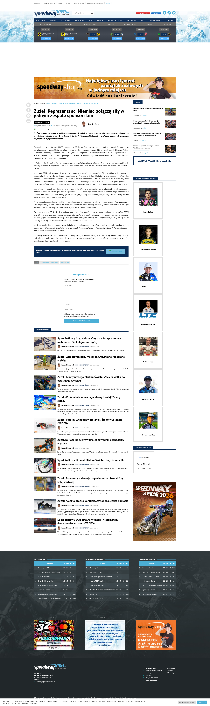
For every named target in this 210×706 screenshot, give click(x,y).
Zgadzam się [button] (202, 702)
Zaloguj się (109, 3)
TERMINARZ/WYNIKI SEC (156, 20)
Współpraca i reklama (49, 3)
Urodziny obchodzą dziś (143, 447)
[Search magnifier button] (91, 13)
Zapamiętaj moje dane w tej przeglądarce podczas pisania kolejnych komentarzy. (79, 315)
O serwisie (37, 3)
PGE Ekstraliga (65, 20)
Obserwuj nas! (117, 251)
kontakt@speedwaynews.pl (45, 682)
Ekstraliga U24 (79, 20)
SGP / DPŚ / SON (131, 20)
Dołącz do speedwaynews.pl (95, 3)
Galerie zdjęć (170, 673)
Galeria (138, 102)
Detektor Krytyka (130, 24)
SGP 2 (142, 20)
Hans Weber (44, 262)
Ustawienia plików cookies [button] (187, 702)
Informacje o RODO (151, 680)
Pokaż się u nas (149, 673)
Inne (76, 428)
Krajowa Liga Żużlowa (115, 20)
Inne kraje (170, 20)
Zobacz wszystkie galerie (154, 161)
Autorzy (60, 3)
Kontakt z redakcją (150, 668)
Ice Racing (54, 262)
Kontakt (68, 3)
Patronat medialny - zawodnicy (146, 178)
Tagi (36, 262)
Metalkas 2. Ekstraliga (96, 20)
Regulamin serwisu (79, 3)
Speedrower (110, 24)
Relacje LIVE (167, 24)
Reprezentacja (40, 20)
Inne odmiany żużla (89, 24)
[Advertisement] (105, 60)
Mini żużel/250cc (67, 24)
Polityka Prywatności (151, 678)
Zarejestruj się (170, 668)
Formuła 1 (149, 24)
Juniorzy (53, 20)
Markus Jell (64, 262)
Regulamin (148, 675)
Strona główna (39, 103)
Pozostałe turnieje (45, 24)
